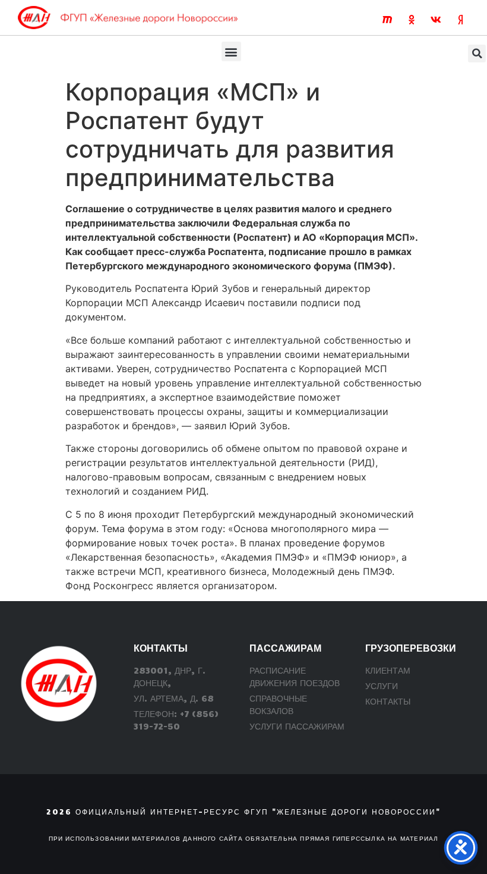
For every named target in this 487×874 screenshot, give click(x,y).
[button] (231, 51)
